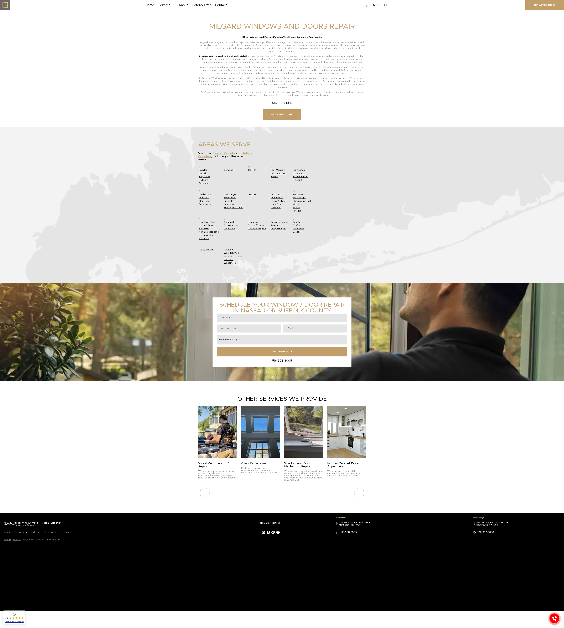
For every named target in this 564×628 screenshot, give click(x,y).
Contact (221, 5)
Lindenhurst (277, 198)
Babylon (203, 170)
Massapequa (299, 198)
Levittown (276, 194)
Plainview (253, 222)
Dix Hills (252, 170)
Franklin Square (300, 177)
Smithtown (298, 229)
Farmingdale (299, 170)
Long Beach (277, 204)
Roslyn (274, 225)
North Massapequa (209, 232)
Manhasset (298, 194)
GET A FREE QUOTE (282, 352)
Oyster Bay (230, 229)
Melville (297, 204)
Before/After (201, 5)
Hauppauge (230, 194)
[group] (217, 443)
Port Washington (257, 229)
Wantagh (228, 250)
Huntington (229, 204)
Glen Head (204, 201)
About (183, 5)
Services (164, 5)
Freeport (297, 180)
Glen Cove (204, 198)
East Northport (278, 173)
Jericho (252, 194)
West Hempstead (233, 256)
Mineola (297, 211)
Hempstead (230, 198)
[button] (359, 493)
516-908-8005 (380, 5)
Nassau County (224, 153)
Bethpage (204, 183)
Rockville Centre (279, 222)
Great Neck (205, 204)
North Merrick (206, 235)
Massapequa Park (302, 201)
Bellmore (203, 180)
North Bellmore (207, 225)
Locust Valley (278, 201)
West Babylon (231, 253)
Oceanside (229, 222)
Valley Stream (206, 250)
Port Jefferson (256, 225)
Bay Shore (204, 177)
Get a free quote (544, 5)
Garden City (205, 194)
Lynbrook (276, 208)
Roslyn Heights (278, 229)
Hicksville (228, 201)
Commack (229, 170)
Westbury (229, 259)
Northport (204, 238)
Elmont (274, 177)
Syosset (297, 232)
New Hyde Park (207, 222)
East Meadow (278, 170)
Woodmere (230, 263)
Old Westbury (231, 225)
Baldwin (203, 173)
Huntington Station (233, 208)
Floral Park (298, 173)
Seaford (297, 225)
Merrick (296, 208)
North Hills (204, 229)
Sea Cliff (297, 222)
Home (150, 5)
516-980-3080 (486, 532)
